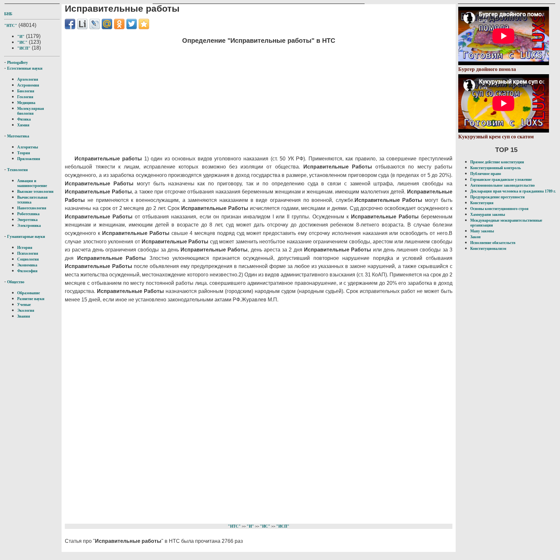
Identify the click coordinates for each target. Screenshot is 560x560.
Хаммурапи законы (487, 214)
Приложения (28, 159)
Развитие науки (30, 299)
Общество (15, 282)
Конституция (482, 203)
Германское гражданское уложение (501, 179)
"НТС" (10, 25)
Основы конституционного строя (499, 208)
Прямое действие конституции (497, 162)
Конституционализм (488, 248)
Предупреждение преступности (497, 197)
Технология (17, 170)
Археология (27, 79)
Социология (28, 259)
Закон (475, 237)
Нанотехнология (31, 208)
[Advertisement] (222, 95)
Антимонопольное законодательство (502, 185)
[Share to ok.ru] (119, 24)
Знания (23, 316)
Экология (25, 310)
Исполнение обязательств (492, 242)
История (24, 247)
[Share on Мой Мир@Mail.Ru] (107, 24)
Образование (28, 293)
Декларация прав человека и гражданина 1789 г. (513, 191)
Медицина (26, 102)
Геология (25, 97)
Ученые (24, 304)
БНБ (8, 14)
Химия (23, 125)
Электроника (29, 225)
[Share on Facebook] (70, 24)
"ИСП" (23, 48)
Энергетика (27, 219)
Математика (18, 136)
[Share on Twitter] (131, 24)
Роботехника (28, 214)
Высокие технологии (35, 191)
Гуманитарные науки (26, 236)
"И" (21, 36)
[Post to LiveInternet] (82, 24)
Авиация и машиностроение (32, 183)
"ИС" (22, 42)
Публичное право (485, 173)
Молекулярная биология (30, 111)
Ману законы (482, 231)
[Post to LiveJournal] (94, 24)
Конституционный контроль (495, 168)
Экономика (27, 265)
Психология (27, 253)
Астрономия (28, 85)
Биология (25, 91)
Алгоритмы (27, 147)
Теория (23, 153)
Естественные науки (24, 68)
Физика (24, 119)
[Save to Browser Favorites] (144, 24)
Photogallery (17, 62)
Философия (27, 271)
